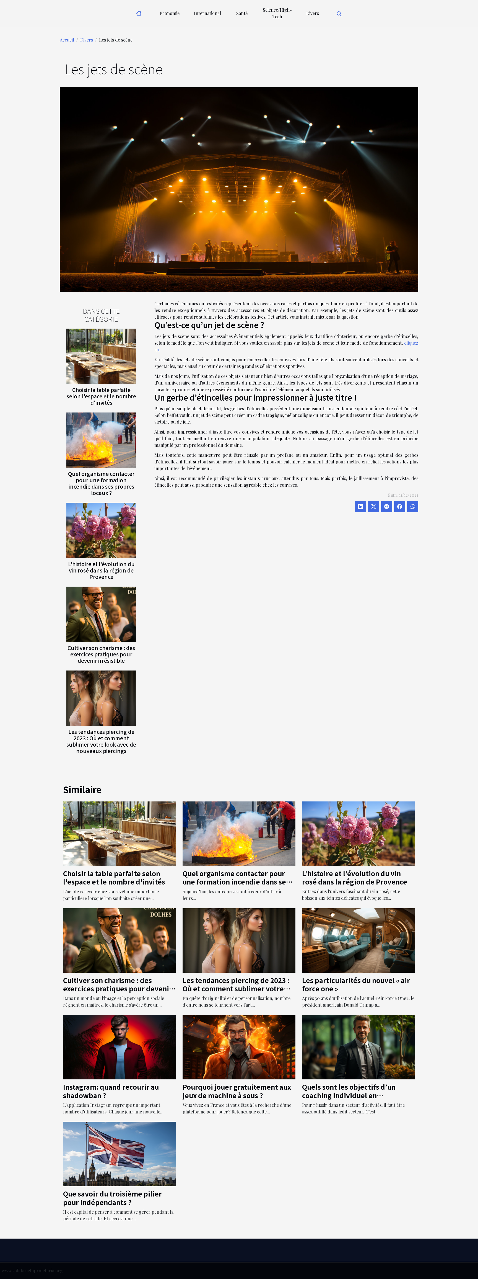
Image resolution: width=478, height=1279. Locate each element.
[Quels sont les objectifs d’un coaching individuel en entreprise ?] (358, 1046)
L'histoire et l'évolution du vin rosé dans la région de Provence (101, 570)
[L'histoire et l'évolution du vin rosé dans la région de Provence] (101, 530)
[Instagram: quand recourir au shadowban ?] (119, 1046)
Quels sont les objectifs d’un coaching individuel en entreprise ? (349, 1095)
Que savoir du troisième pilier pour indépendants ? (112, 1198)
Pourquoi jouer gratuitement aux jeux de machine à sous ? (237, 1091)
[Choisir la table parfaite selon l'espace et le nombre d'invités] (101, 356)
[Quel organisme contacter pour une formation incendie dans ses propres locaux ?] (101, 439)
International (207, 13)
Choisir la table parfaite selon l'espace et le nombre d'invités (101, 396)
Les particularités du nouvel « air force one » (356, 984)
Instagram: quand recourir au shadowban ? (111, 1091)
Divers (312, 13)
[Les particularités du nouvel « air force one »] (358, 940)
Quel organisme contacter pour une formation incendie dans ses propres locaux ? (101, 483)
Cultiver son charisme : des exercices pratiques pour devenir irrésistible (101, 654)
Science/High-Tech (277, 13)
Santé (242, 13)
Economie (170, 13)
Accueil (67, 40)
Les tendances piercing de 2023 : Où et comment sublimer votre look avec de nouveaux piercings (101, 741)
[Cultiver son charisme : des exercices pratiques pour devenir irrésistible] (101, 614)
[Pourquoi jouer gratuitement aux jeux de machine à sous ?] (239, 1046)
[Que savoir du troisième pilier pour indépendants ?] (119, 1153)
